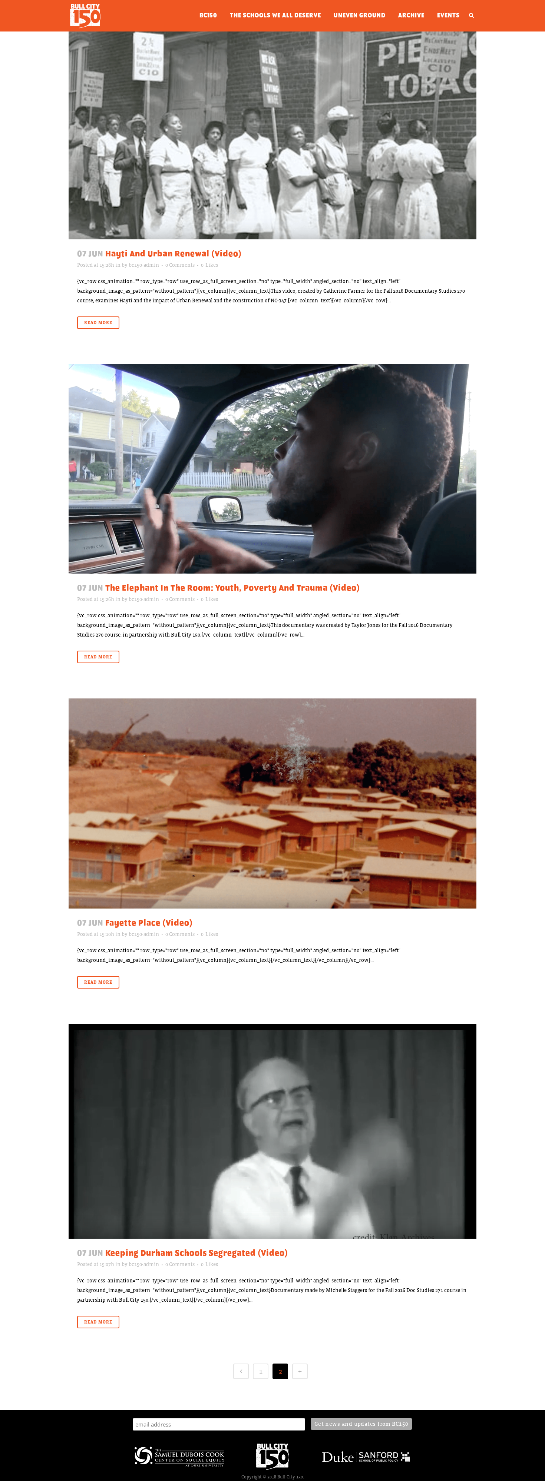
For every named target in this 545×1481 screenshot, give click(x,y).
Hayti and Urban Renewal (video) (173, 253)
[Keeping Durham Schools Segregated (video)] (272, 1131)
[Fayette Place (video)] (272, 803)
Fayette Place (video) (149, 923)
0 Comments (180, 265)
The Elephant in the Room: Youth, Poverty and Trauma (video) (232, 588)
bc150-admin (144, 265)
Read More (98, 322)
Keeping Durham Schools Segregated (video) (196, 1253)
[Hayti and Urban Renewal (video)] (272, 135)
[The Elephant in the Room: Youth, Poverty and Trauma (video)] (272, 468)
